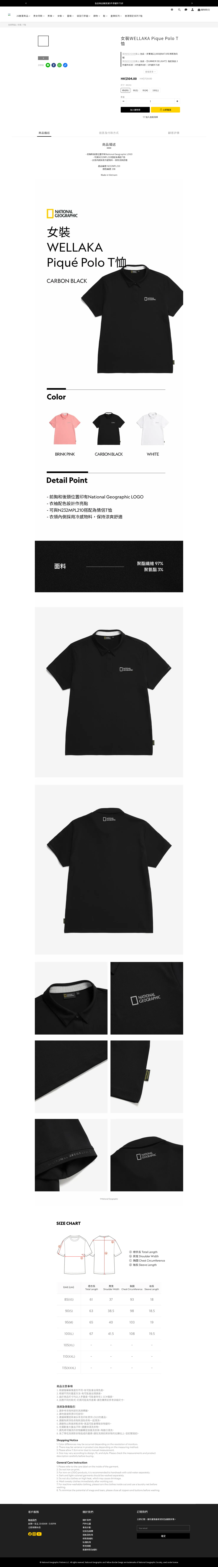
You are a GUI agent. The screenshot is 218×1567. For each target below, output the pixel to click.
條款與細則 (88, 1538)
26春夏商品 (22, 15)
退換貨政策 (88, 1534)
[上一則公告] (26, 3)
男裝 (50, 15)
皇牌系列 (115, 15)
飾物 (95, 15)
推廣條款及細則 (90, 1549)
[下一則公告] (192, 3)
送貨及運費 (88, 1531)
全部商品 (12, 24)
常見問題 (87, 1545)
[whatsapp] (59, 65)
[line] (48, 65)
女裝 (59, 15)
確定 (163, 1536)
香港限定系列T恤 (134, 15)
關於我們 (87, 1519)
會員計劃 (87, 1527)
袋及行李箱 (82, 15)
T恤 (24, 24)
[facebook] (53, 65)
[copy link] (65, 65)
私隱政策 (87, 1542)
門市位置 (87, 1523)
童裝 (69, 15)
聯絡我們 (32, 1519)
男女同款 (38, 15)
